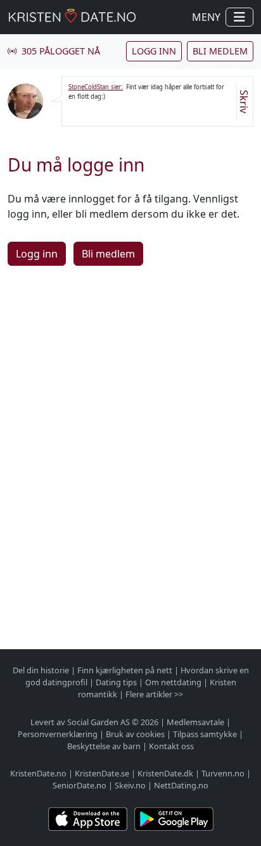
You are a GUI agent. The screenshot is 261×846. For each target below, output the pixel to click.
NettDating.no (181, 785)
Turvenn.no (223, 773)
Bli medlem (220, 51)
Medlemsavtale (195, 722)
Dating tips (116, 682)
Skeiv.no (130, 785)
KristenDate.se (102, 773)
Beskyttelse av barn (104, 746)
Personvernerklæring (58, 734)
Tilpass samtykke (205, 734)
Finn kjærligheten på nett (124, 670)
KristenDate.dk (165, 773)
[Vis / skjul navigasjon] (239, 17)
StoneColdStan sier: (95, 87)
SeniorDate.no (79, 785)
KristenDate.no (38, 773)
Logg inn (154, 51)
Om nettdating (173, 682)
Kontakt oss (171, 746)
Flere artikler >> (154, 694)
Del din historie (41, 670)
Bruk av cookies (135, 734)
